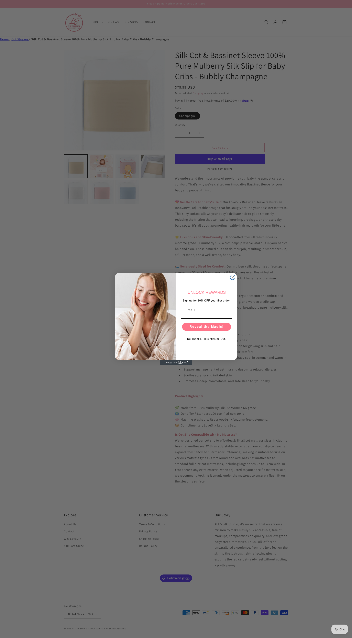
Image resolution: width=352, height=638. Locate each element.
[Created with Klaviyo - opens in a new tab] (176, 362)
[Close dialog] (232, 277)
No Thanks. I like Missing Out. (206, 339)
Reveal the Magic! (206, 326)
